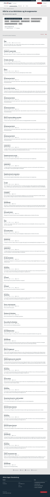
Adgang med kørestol (9, 28)
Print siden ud (28, 470)
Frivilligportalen (44, 0)
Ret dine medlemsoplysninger (39, 485)
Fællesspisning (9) (15, 21)
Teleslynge (18, 28)
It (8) (20, 23)
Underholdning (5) (35, 21)
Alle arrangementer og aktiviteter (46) (13, 18)
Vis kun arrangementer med (9, 26)
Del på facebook (16, 470)
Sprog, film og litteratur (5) (11, 23)
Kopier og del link (35, 470)
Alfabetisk (42, 34)
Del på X (22, 470)
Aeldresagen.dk (33, 0)
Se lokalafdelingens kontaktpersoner (40, 482)
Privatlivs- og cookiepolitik (38, 487)
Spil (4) (6, 21)
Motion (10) (26, 18)
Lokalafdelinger (39, 0)
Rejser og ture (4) (25, 21)
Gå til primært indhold (6, 0)
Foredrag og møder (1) (36, 18)
